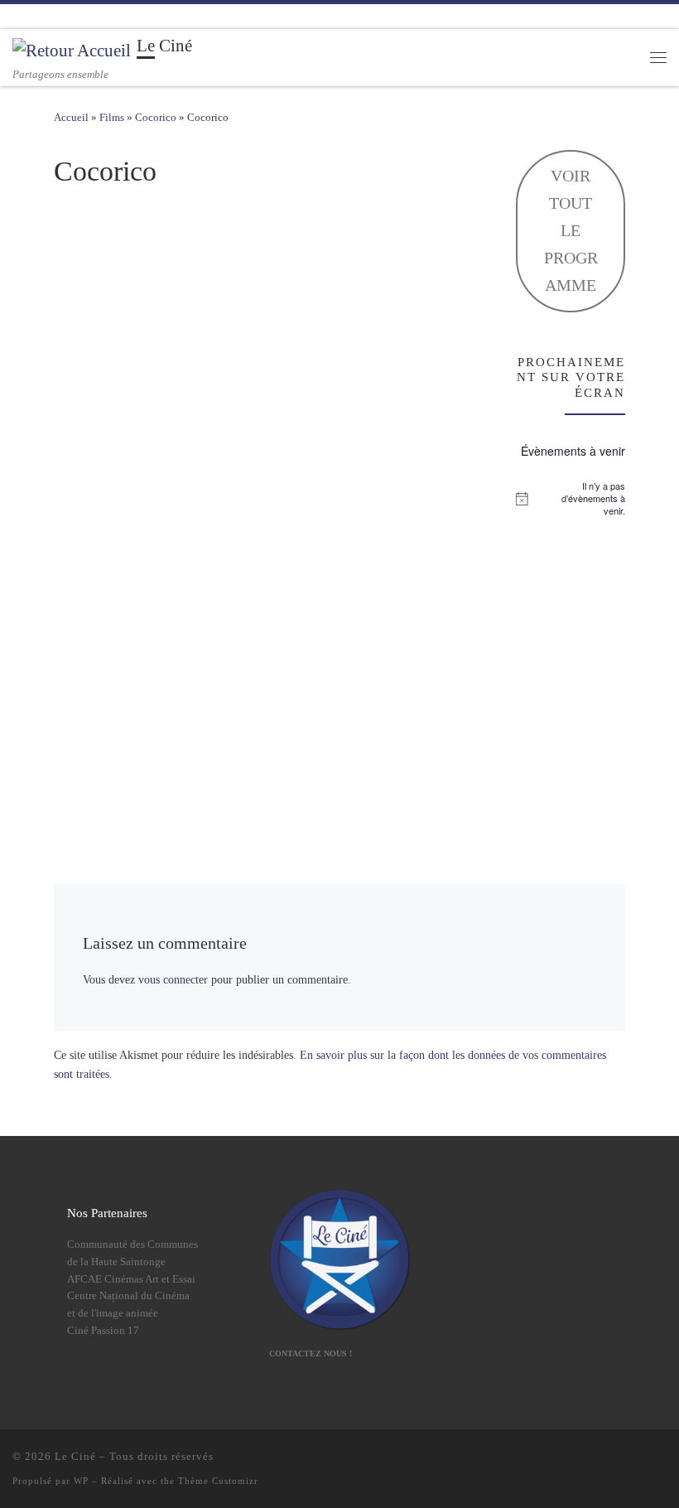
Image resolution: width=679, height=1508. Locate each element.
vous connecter (173, 980)
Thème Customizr (218, 1481)
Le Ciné (75, 1456)
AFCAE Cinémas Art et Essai (131, 1279)
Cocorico (155, 117)
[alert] (570, 499)
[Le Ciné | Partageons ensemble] (71, 49)
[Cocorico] (265, 509)
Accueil (71, 117)
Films (111, 117)
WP (81, 1481)
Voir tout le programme (571, 230)
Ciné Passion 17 (103, 1330)
